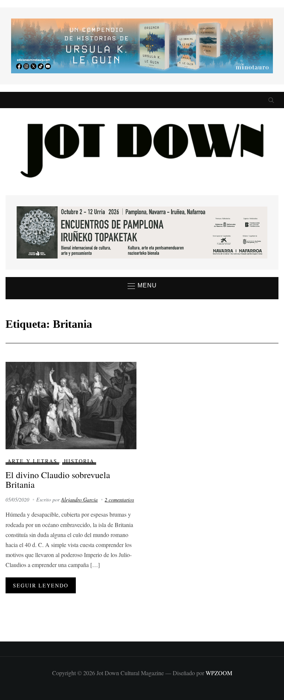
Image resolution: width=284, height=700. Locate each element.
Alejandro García (79, 499)
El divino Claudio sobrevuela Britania (58, 479)
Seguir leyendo (40, 585)
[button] (142, 286)
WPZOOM (219, 673)
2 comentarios (119, 499)
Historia (79, 460)
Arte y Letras (32, 460)
